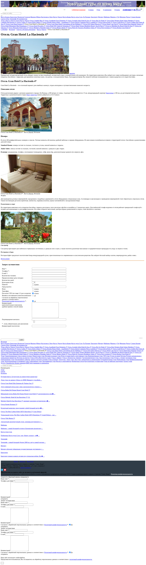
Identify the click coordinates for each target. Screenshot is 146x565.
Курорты (4, 373)
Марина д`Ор (114, 17)
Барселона (13, 17)
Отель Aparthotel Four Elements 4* (55, 20)
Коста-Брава (67, 17)
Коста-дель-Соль (77, 17)
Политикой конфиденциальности (13, 301)
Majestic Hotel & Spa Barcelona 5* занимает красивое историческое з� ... (25, 401)
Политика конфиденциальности (122, 474)
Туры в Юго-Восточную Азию (40, 358)
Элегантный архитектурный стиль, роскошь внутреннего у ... (22, 422)
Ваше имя (5, 479)
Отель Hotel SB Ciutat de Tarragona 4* (58, 26)
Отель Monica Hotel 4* (59, 28)
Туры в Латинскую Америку (72, 358)
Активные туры (130, 358)
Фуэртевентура (22, 19)
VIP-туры (106, 356)
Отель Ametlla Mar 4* (37, 20)
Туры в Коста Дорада (8, 20)
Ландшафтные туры (49, 361)
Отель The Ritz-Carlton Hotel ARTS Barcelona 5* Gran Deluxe (21, 411)
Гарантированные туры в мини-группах (18, 356)
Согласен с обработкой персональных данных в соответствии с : (34, 525)
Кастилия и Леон (47, 17)
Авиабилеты (10, 363)
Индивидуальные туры (53, 356)
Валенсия (21, 17)
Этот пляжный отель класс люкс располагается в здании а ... (21, 387)
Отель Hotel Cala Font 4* (110, 24)
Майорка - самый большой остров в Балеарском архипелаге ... (22, 428)
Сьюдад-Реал (5, 19)
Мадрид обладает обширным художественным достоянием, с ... (22, 449)
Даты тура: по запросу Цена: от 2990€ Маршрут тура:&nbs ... (21, 380)
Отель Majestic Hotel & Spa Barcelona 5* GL (15, 397)
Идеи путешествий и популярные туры (74, 356)
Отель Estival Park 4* (105, 22)
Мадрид (100, 17)
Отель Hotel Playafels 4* (37, 26)
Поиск (16, 461)
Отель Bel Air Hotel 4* (99, 20)
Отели (3, 371)
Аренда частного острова (39, 359)
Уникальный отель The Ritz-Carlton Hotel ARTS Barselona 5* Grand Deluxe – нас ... (28, 415)
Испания (12, 29)
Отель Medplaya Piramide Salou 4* (40, 28)
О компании (107, 10)
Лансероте (94, 17)
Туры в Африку (56, 358)
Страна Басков (135, 17)
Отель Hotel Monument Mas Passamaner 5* (15, 26)
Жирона (33, 17)
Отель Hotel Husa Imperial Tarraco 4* (131, 24)
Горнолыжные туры (7, 359)
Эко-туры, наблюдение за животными (87, 359)
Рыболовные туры (123, 359)
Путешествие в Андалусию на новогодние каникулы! (19, 376)
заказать (72, 73)
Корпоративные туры (95, 356)
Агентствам (127, 10)
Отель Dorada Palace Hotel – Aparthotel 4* (56, 22)
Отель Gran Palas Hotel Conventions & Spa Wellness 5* (65, 24)
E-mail (3, 506)
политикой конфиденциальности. (81, 559)
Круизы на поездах (23, 358)
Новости (22, 461)
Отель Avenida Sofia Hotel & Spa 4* (79, 20)
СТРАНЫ (4, 29)
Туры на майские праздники (113, 361)
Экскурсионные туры (106, 358)
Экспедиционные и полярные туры (17, 361)
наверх (141, 338)
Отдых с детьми (119, 358)
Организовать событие (22, 359)
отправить (4, 554)
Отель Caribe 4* (22, 22)
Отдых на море (115, 356)
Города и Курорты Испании (25, 29)
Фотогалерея (5, 259)
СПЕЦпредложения (78, 10)
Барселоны (109, 93)
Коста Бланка (5, 17)
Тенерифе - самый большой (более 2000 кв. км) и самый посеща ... (23, 442)
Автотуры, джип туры (66, 359)
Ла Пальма (86, 17)
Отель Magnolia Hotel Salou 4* (18, 28)
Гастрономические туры (90, 358)
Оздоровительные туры (108, 359)
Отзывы (117, 10)
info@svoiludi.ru (26, 467)
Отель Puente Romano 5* (9, 404)
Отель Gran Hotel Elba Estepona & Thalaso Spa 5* (17, 383)
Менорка (123, 17)
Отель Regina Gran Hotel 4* (121, 28)
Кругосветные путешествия (93, 361)
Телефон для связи (8, 481)
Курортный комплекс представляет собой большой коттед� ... (22, 408)
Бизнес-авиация (20, 363)
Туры (98, 10)
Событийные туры (35, 361)
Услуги (3, 363)
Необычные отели (78, 361)
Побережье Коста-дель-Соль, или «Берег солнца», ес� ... (20, 435)
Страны (91, 10)
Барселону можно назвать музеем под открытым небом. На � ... (22, 456)
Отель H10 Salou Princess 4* (92, 24)
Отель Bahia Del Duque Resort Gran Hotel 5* (15, 390)
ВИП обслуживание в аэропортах (37, 363)
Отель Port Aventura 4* (104, 28)
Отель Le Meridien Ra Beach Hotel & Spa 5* (119, 26)
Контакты (137, 10)
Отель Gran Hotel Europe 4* (15, 24)
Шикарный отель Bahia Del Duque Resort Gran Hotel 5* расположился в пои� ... (28, 394)
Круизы (123, 356)
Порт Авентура (32, 95)
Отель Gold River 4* (119, 22)
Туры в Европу (53, 359)
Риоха (128, 17)
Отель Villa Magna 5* (8, 418)
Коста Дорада (57, 17)
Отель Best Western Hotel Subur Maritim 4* (121, 20)
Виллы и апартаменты (63, 361)
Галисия (27, 17)
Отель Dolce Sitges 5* (35, 22)
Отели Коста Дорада (22, 20)
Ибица (38, 17)
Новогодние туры (38, 356)
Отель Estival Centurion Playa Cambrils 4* (84, 22)
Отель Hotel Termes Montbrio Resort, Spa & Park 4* (88, 26)
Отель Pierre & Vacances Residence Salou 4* (82, 28)
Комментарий (5, 497)
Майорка (107, 17)
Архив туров (127, 361)
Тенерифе (13, 19)
